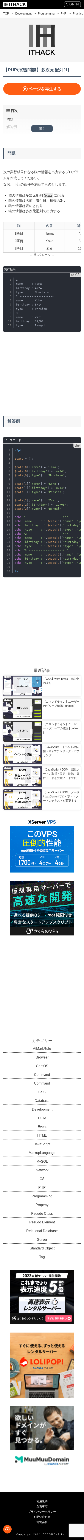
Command (42, 1075)
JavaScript (42, 1144)
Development (23, 13)
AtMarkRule (42, 1048)
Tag (42, 1257)
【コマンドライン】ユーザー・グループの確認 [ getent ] (61, 728)
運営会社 (42, 1522)
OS (42, 1179)
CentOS (42, 1066)
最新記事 (42, 670)
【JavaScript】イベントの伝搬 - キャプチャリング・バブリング (61, 751)
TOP (6, 13)
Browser (42, 1057)
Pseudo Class (42, 1213)
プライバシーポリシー (42, 1511)
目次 (14, 111)
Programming (46, 13)
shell (75, 274)
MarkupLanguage (42, 1153)
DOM (42, 1118)
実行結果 (10, 269)
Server (42, 1239)
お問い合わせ (42, 1517)
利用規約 (42, 1501)
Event (42, 1127)
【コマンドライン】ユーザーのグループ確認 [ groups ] (61, 703)
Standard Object (42, 1248)
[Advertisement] (42, 369)
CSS (42, 1092)
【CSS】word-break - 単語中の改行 (61, 681)
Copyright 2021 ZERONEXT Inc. (42, 1534)
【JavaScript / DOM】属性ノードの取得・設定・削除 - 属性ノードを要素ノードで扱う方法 (61, 774)
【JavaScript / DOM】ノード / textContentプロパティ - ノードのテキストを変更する (61, 796)
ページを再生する (45, 89)
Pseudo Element (42, 1222)
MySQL (42, 1161)
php (77, 445)
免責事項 (42, 1506)
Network (42, 1170)
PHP (64, 13)
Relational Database (42, 1231)
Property (42, 1205)
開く (42, 128)
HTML (42, 1135)
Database (42, 1101)
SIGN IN (72, 4)
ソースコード (12, 440)
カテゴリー (42, 1040)
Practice (78, 13)
